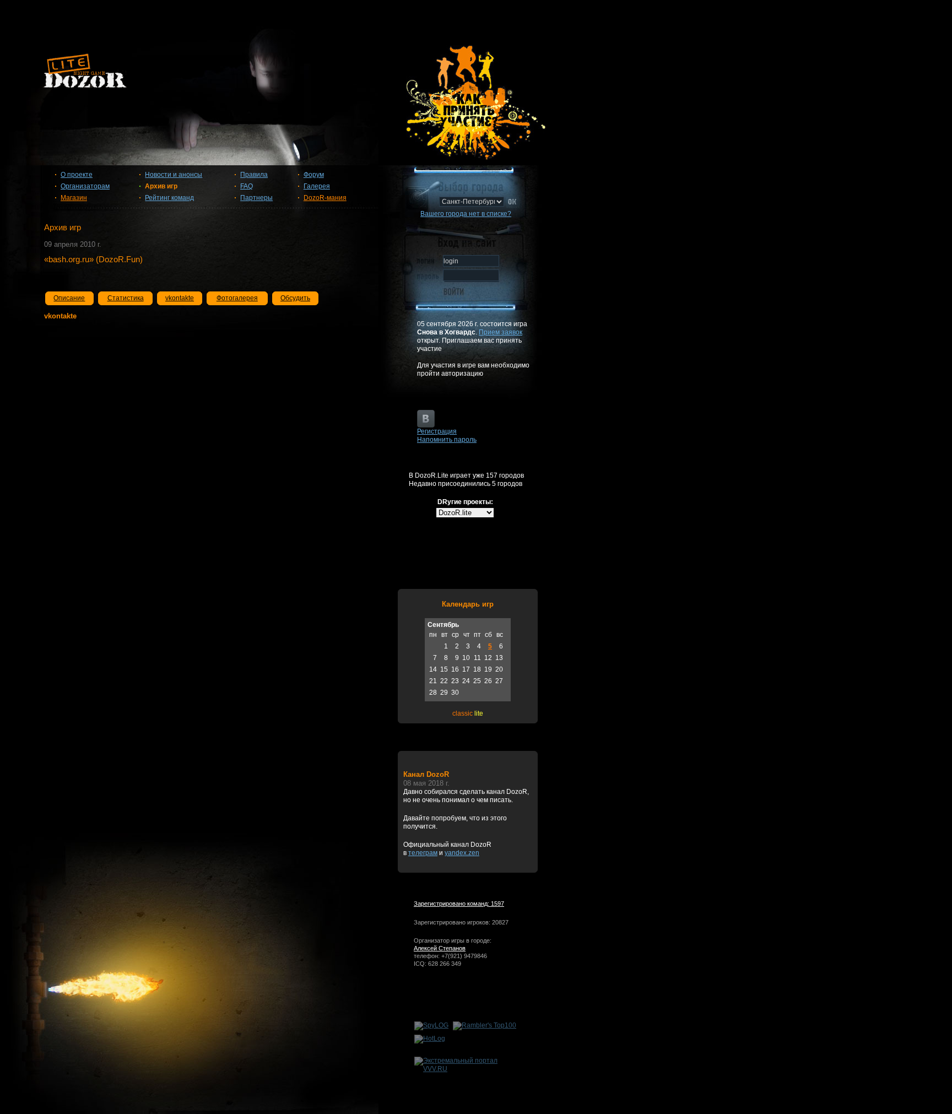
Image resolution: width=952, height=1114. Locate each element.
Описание (69, 298)
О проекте (77, 175)
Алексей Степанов (440, 948)
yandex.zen (462, 853)
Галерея (317, 186)
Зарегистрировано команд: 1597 (459, 903)
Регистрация (437, 431)
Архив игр (161, 186)
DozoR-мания (325, 198)
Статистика (125, 298)
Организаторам (85, 186)
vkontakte (179, 298)
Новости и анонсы (173, 175)
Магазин (74, 198)
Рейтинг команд (169, 198)
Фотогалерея (237, 298)
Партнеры (256, 198)
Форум (314, 175)
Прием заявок (500, 332)
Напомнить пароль (447, 440)
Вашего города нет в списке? (465, 214)
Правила (254, 175)
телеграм (422, 853)
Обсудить (295, 298)
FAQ (246, 186)
